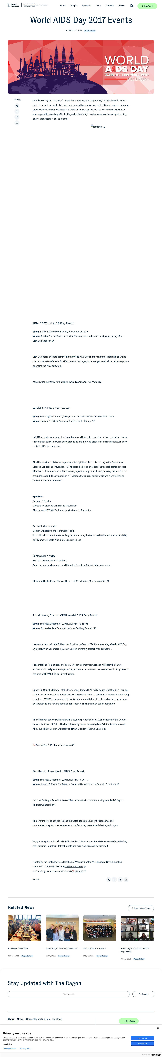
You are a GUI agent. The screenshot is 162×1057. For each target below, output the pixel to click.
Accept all (142, 1038)
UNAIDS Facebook (42, 340)
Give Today (148, 6)
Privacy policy (26, 1048)
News (20, 1019)
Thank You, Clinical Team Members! (61, 948)
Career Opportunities (38, 1019)
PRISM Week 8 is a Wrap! (94, 948)
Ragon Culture (90, 31)
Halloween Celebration (18, 948)
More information (97, 581)
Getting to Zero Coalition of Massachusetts (69, 862)
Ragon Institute (27, 5)
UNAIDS (79, 871)
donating (53, 114)
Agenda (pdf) (42, 745)
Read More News (142, 908)
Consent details (9, 1048)
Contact (57, 1019)
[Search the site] (131, 6)
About (11, 1019)
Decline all (142, 1043)
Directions (111, 784)
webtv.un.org (110, 336)
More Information (74, 866)
